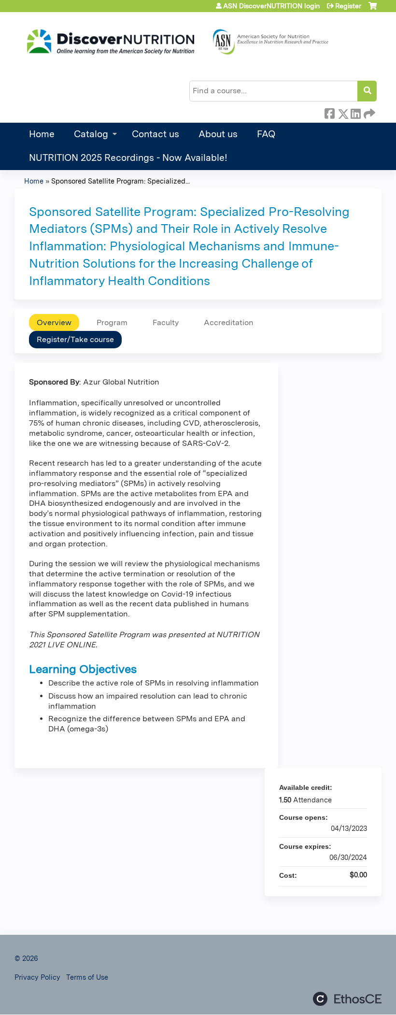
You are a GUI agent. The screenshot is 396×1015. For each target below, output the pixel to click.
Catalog (91, 134)
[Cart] (372, 9)
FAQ (266, 134)
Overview (54, 322)
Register (348, 5)
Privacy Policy (37, 977)
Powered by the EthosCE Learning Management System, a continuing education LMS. (347, 999)
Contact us (155, 134)
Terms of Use (87, 977)
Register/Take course (75, 339)
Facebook (329, 112)
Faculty (166, 322)
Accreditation (229, 322)
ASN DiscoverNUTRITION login (271, 5)
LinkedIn (355, 112)
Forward (368, 112)
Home (42, 134)
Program (112, 322)
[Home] (176, 42)
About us (218, 134)
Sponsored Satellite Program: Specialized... (120, 181)
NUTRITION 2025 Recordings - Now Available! (128, 157)
